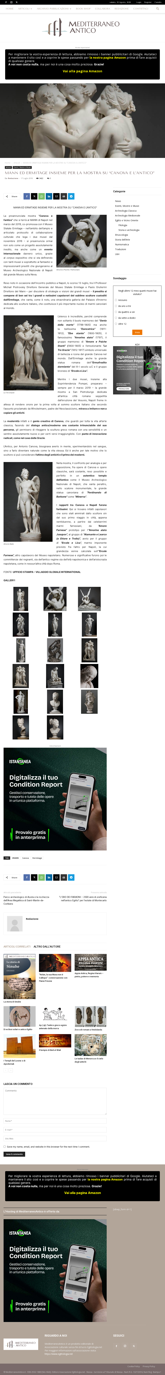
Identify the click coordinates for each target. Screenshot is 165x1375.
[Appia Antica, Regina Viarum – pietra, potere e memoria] (91, 962)
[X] (16, 2)
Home (7, 162)
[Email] (56, 196)
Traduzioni (120, 249)
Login (138, 2)
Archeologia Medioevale (127, 215)
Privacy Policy (149, 1366)
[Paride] (20, 702)
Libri (117, 254)
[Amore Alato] (20, 599)
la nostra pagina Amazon (108, 57)
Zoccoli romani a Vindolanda (88, 1029)
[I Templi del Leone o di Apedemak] (20, 1046)
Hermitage (37, 858)
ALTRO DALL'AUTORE (47, 946)
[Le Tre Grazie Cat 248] (89, 650)
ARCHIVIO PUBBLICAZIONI (53, 8)
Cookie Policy (133, 1366)
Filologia (122, 225)
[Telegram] (71, 196)
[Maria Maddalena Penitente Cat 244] (55, 676)
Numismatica (122, 244)
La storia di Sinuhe (12, 1002)
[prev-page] (6, 1070)
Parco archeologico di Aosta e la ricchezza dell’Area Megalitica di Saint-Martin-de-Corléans (26, 900)
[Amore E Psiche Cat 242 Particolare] (55, 599)
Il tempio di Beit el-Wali (50, 1050)
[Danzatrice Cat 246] (55, 625)
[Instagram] (11, 2)
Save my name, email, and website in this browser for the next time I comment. (48, 1146)
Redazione (13, 178)
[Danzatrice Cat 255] (89, 625)
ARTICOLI (23, 8)
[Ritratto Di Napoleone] (55, 702)
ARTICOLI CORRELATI (17, 946)
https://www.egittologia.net (59, 1353)
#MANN (15, 858)
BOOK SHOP (83, 8)
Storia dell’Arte (122, 239)
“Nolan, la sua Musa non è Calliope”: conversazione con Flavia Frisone (53, 977)
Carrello (158, 2)
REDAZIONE (122, 8)
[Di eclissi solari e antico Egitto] (20, 1016)
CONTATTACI (140, 8)
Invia (137, 332)
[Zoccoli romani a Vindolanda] (91, 1016)
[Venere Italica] (55, 727)
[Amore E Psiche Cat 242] (89, 599)
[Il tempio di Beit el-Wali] (55, 1040)
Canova (25, 858)
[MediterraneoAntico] (82, 27)
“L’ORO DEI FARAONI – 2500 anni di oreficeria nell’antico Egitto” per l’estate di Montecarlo (83, 899)
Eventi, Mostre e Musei (22, 167)
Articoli (17, 162)
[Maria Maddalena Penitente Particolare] (89, 676)
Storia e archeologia (128, 229)
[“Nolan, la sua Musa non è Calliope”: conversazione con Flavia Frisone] (55, 963)
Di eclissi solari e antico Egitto (18, 1029)
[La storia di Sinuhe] (20, 976)
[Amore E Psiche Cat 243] (20, 625)
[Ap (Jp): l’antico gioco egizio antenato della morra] (55, 1014)
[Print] (64, 196)
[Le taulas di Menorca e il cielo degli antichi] (91, 1045)
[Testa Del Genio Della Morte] (89, 702)
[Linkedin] (49, 196)
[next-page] (11, 1070)
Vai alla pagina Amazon (82, 71)
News (118, 201)
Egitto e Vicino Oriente (126, 220)
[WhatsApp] (41, 196)
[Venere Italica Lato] (20, 727)
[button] (157, 9)
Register (147, 2)
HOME (10, 8)
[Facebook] (6, 2)
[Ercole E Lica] (55, 650)
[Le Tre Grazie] (20, 676)
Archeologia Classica (125, 210)
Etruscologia (121, 234)
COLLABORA (102, 8)
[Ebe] (20, 650)
